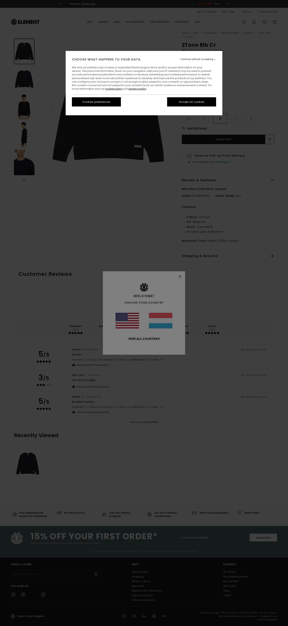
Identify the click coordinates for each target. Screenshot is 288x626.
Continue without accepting (196, 59)
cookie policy (113, 89)
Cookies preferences (96, 102)
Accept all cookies (191, 102)
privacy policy (137, 89)
